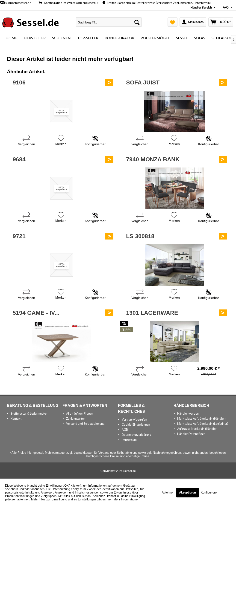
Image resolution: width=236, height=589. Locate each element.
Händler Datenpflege (191, 434)
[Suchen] (137, 22)
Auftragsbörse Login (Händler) (197, 428)
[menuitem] (109, 22)
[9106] (61, 111)
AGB (125, 429)
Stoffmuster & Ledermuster (29, 413)
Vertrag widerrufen (134, 419)
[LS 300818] (175, 265)
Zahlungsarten (75, 418)
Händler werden (188, 413)
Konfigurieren (209, 492)
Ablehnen (168, 492)
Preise (22, 452)
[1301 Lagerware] (175, 341)
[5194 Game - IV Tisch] (61, 341)
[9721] (61, 265)
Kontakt (16, 418)
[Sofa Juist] (175, 111)
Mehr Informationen (126, 499)
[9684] (61, 188)
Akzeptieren (187, 492)
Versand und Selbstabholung (85, 423)
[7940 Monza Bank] (175, 188)
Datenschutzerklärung (136, 434)
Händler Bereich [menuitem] (201, 7)
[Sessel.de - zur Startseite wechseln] (30, 23)
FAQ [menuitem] (226, 7)
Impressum (129, 440)
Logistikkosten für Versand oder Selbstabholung (105, 452)
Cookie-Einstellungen (136, 424)
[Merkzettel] (172, 22)
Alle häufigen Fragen (79, 413)
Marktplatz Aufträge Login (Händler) (201, 418)
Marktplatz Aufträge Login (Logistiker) (202, 423)
